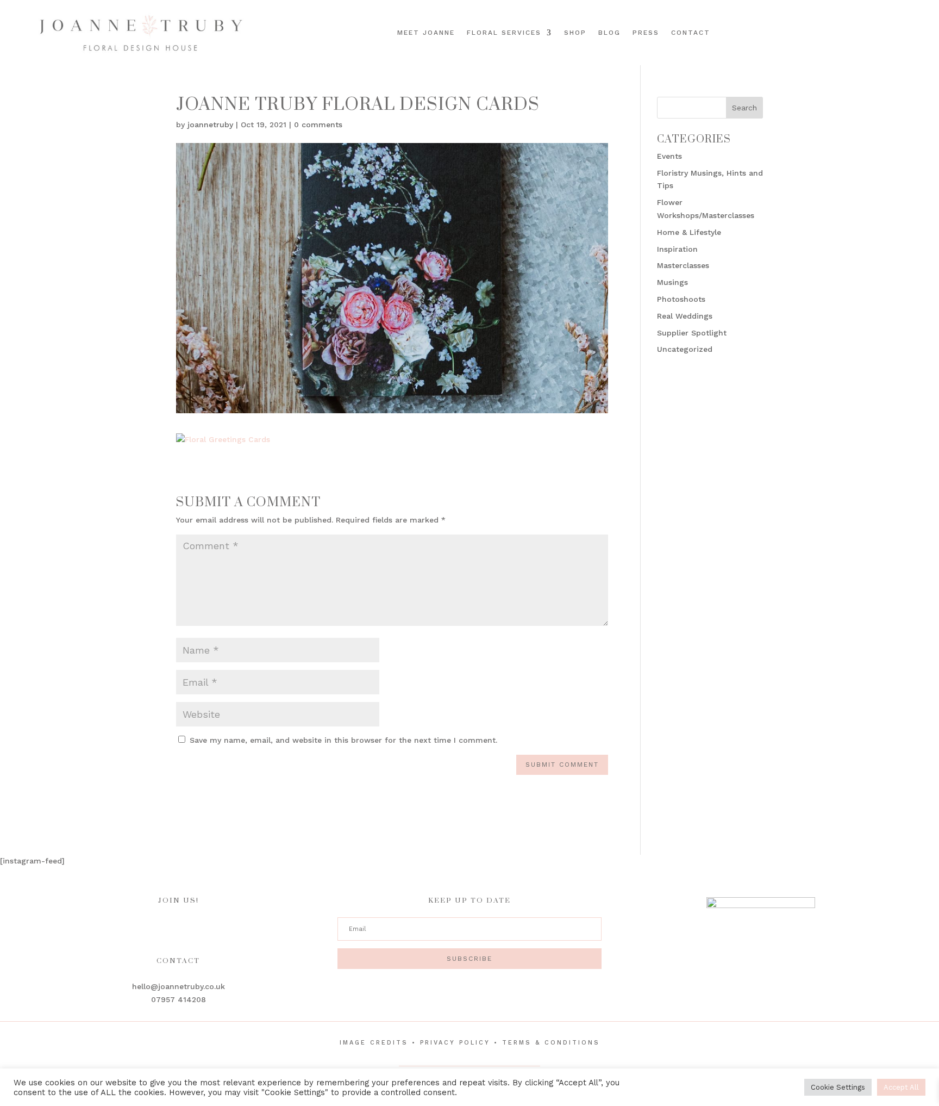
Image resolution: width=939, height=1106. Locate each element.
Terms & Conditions (551, 1042)
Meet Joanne (426, 32)
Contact (690, 32)
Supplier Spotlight (692, 332)
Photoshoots (681, 299)
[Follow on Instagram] (884, 31)
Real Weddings (684, 316)
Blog (609, 32)
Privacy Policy (455, 1042)
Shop (575, 32)
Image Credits (374, 1042)
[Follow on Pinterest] (899, 31)
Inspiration (677, 249)
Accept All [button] (901, 1087)
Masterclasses (683, 265)
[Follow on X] (915, 31)
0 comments (318, 124)
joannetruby (210, 124)
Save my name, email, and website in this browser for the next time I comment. (343, 740)
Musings (672, 282)
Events (669, 156)
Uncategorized (684, 349)
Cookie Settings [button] (838, 1087)
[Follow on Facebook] (869, 31)
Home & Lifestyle (689, 232)
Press (646, 32)
